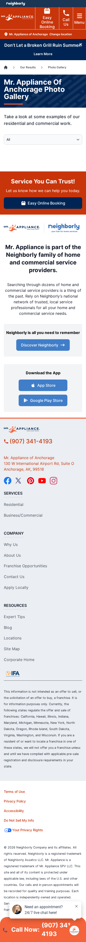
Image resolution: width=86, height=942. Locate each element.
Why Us (11, 544)
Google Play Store (46, 400)
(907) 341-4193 (31, 441)
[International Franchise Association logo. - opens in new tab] (13, 674)
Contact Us (14, 576)
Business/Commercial (23, 515)
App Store (46, 385)
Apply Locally (16, 587)
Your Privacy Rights (27, 830)
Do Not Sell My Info (19, 820)
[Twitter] (19, 481)
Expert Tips (14, 616)
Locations (13, 638)
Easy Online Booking (47, 22)
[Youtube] (42, 481)
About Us (12, 555)
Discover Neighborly (39, 345)
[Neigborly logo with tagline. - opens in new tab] (65, 228)
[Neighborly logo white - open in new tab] (16, 3)
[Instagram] (53, 481)
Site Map (12, 648)
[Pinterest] (30, 481)
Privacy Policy (15, 801)
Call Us (66, 22)
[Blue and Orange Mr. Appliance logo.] (22, 228)
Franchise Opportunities (25, 565)
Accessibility (14, 811)
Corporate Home (19, 659)
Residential (13, 504)
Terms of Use (14, 792)
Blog (8, 627)
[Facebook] (7, 481)
